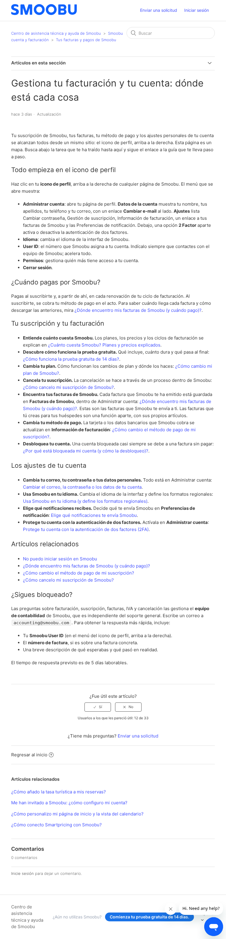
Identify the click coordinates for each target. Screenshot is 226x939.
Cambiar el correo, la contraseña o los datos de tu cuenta (82, 487)
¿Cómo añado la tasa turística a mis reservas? (58, 792)
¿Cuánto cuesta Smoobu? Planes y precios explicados (104, 345)
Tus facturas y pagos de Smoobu (86, 39)
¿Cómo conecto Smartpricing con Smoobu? (56, 825)
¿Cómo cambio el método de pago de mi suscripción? (78, 573)
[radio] (97, 706)
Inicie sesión (22, 873)
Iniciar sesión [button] (196, 10)
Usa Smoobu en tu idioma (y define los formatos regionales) (85, 501)
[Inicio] (44, 13)
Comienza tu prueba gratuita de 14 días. (149, 916)
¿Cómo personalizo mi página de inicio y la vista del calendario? (77, 814)
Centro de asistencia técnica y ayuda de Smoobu (56, 33)
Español (207, 913)
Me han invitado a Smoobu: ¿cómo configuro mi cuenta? (69, 802)
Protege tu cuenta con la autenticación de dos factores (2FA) (86, 529)
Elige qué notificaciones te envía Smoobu (94, 515)
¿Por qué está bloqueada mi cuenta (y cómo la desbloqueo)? (85, 451)
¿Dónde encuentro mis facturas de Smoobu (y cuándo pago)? (138, 310)
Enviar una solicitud (158, 10)
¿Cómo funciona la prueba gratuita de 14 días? (71, 359)
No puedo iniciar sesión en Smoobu (60, 559)
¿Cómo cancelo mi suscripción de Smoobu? (68, 387)
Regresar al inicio (29, 754)
